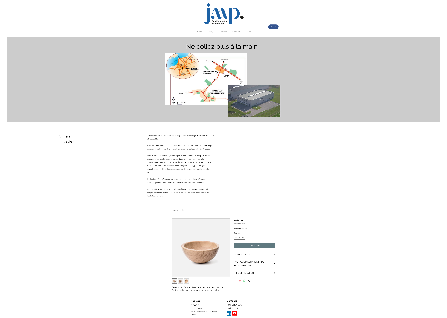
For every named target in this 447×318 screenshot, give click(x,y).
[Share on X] (248, 280)
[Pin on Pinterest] (240, 280)
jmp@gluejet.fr (232, 308)
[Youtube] (234, 313)
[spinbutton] (239, 237)
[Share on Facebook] (235, 280)
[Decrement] (235, 237)
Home (174, 210)
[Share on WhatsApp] (244, 280)
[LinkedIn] (229, 313)
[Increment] (242, 237)
